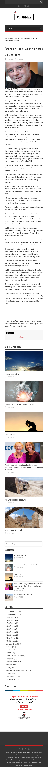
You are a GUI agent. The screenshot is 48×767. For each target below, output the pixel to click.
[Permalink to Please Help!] (24, 432)
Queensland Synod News (15, 671)
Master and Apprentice (14, 530)
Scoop (8, 674)
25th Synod (10, 617)
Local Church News (13, 656)
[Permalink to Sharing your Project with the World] (24, 401)
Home (9, 39)
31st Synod (10, 635)
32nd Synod (10, 638)
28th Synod (10, 626)
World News (10, 679)
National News (11, 662)
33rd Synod (10, 641)
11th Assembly (11, 611)
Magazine (10, 659)
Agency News (11, 644)
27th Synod (10, 623)
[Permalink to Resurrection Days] (24, 371)
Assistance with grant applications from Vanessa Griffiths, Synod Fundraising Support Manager (24, 467)
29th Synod (10, 629)
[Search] (41, 2)
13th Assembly (11, 614)
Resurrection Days (13, 374)
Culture (9, 647)
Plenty (8, 668)
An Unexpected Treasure (15, 500)
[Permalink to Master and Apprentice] (24, 527)
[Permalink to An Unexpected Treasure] (24, 497)
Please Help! (10, 435)
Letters (9, 653)
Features (17, 39)
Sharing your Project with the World (19, 404)
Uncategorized (11, 676)
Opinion (9, 665)
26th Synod (10, 620)
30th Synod (10, 632)
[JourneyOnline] (24, 18)
